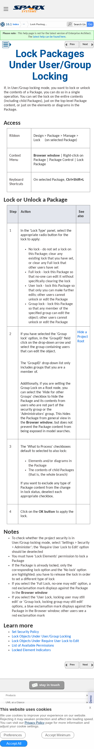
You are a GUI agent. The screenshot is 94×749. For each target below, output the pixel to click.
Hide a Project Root (82, 336)
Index (16, 24)
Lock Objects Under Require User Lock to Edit (45, 641)
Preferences (13, 735)
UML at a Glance (15, 702)
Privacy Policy (34, 722)
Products (11, 695)
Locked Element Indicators (31, 650)
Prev (72, 44)
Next (85, 44)
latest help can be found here (49, 37)
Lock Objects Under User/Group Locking (41, 636)
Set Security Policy (25, 632)
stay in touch (49, 685)
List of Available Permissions (33, 645)
